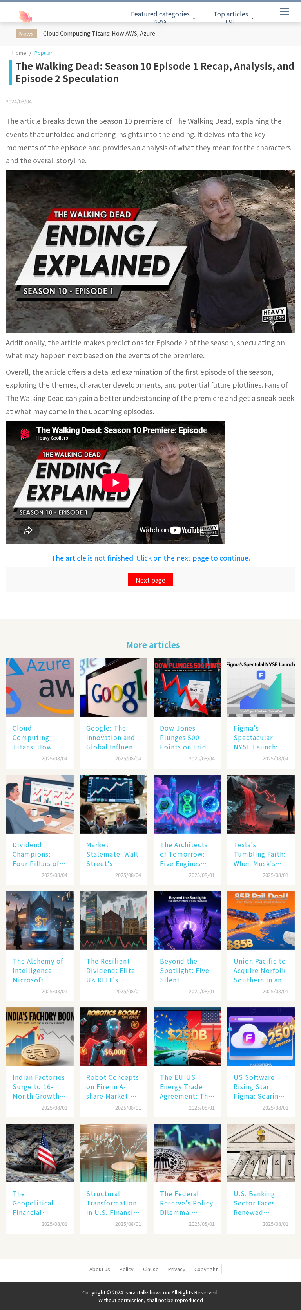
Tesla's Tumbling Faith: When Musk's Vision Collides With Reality (260, 854)
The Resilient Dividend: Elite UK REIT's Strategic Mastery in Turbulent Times (110, 970)
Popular (43, 52)
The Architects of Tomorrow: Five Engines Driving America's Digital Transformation (185, 854)
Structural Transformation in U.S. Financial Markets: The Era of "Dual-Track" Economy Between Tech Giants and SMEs (113, 1203)
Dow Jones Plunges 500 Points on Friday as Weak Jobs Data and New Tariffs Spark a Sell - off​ (187, 737)
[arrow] (39, 16)
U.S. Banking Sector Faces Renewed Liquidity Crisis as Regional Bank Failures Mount (259, 1203)
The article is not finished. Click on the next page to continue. (150, 558)
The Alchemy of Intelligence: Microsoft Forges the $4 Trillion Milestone (38, 970)
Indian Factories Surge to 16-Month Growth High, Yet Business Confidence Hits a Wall (39, 1086)
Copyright (206, 1269)
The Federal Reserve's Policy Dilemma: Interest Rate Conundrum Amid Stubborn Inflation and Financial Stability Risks (186, 1203)
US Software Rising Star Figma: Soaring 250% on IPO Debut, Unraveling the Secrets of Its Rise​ (258, 1086)
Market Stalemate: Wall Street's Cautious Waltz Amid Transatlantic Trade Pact (112, 854)
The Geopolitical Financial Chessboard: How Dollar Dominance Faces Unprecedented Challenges (38, 1203)
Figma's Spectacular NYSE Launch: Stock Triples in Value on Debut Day (260, 737)
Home (19, 52)
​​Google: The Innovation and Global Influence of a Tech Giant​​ (113, 737)
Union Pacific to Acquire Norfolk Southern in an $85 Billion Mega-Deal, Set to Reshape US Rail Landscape (260, 970)
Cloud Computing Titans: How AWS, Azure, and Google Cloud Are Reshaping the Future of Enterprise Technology (103, 33)
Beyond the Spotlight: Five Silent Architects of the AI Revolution (187, 970)
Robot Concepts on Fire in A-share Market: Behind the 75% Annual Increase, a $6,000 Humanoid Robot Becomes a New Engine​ (113, 1086)
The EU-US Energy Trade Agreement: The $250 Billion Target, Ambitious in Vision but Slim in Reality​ (186, 1086)
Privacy (176, 1269)
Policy (127, 1269)
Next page (150, 580)
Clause (151, 1269)
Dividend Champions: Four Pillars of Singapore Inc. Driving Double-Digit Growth (39, 854)
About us (99, 1269)
